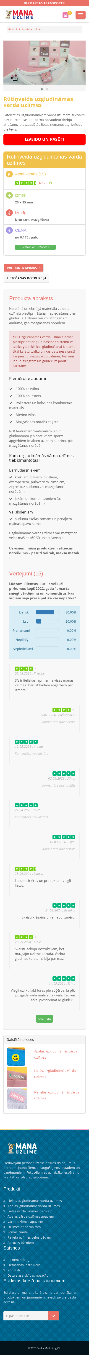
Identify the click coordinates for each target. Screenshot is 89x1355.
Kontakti (14, 1270)
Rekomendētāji (19, 1259)
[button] (41, 89)
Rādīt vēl (44, 1019)
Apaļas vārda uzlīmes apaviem (31, 1216)
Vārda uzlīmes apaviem (25, 1221)
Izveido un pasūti (44, 139)
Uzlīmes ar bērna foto (24, 1227)
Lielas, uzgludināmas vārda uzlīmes (35, 1200)
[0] (65, 15)
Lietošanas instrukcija (26, 278)
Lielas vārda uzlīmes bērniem (30, 1211)
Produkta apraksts (24, 268)
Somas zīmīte (18, 1232)
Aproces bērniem (21, 1242)
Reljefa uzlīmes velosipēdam (29, 1237)
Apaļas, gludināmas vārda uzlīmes (34, 1206)
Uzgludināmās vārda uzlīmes (25, 29)
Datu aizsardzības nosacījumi (30, 1275)
